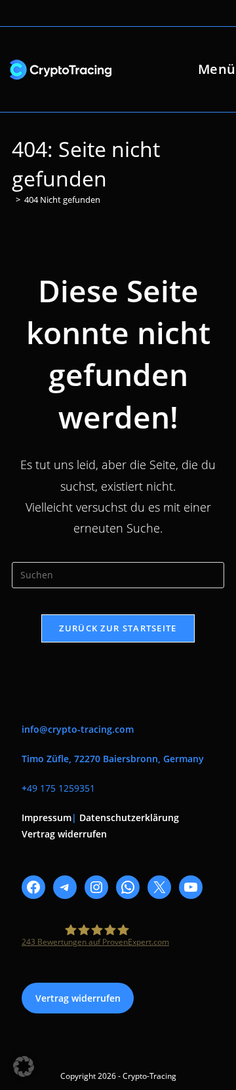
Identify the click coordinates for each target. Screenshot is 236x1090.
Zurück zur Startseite (117, 628)
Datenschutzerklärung (129, 817)
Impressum (46, 817)
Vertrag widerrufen (64, 834)
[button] (23, 1066)
